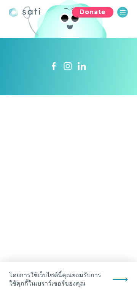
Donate (93, 12)
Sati (26, 12)
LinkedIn (82, 66)
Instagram (68, 66)
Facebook (53, 66)
